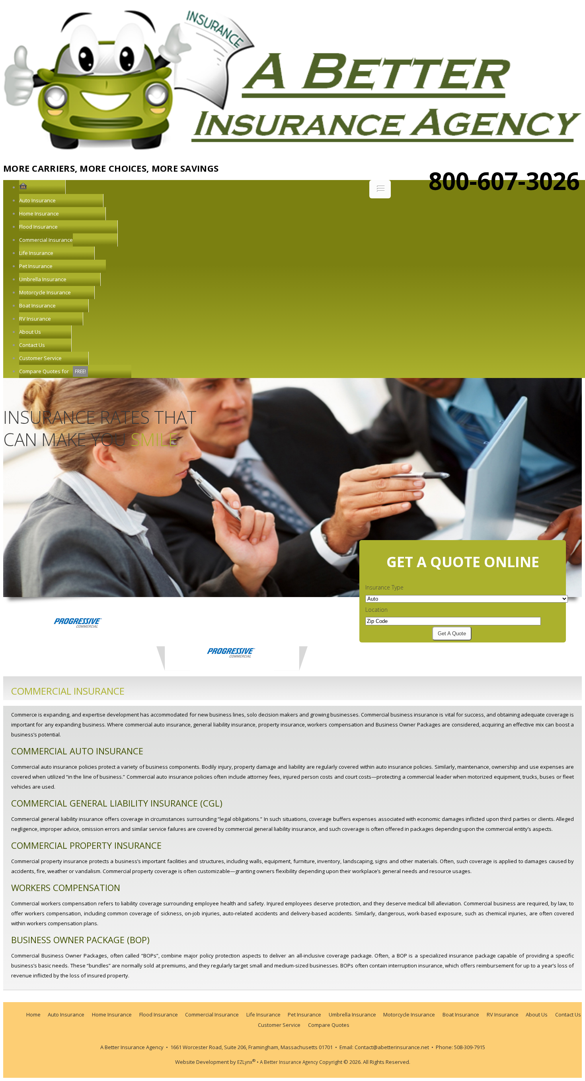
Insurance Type (384, 587)
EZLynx (246, 1062)
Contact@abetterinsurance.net (392, 1047)
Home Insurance (39, 213)
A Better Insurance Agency (132, 1047)
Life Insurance (36, 253)
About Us (30, 331)
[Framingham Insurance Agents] (23, 187)
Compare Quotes (328, 1024)
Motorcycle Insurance (45, 292)
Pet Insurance (36, 266)
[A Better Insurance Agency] (292, 145)
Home (33, 1014)
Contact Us (32, 345)
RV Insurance (35, 318)
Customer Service (40, 358)
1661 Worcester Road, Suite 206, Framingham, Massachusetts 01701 (252, 1047)
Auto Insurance (37, 200)
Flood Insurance (38, 226)
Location (376, 609)
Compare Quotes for (52, 371)
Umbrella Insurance (42, 279)
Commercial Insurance (46, 239)
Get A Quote (452, 633)
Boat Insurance (37, 305)
